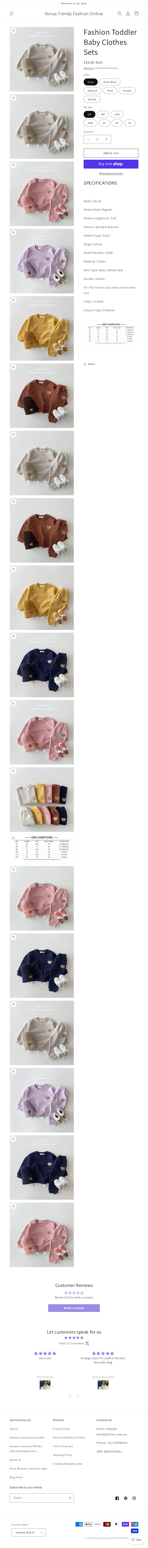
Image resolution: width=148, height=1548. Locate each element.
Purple (127, 90)
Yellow (92, 99)
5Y (129, 123)
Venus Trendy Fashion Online (106, 1538)
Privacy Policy (61, 1429)
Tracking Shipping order (68, 1463)
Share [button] (91, 364)
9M (103, 114)
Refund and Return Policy (69, 1437)
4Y (117, 123)
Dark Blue (109, 82)
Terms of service (63, 1446)
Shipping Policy (62, 1455)
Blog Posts (16, 1477)
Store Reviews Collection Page (28, 1468)
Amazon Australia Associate (27, 1437)
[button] (11, 13)
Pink (110, 90)
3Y (104, 123)
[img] (74, 1338)
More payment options (111, 173)
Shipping (88, 68)
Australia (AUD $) (25, 1532)
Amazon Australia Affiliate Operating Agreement (26, 1448)
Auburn (93, 90)
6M (89, 114)
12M (116, 114)
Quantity (88, 131)
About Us (15, 1460)
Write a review (74, 1308)
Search (14, 1429)
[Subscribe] (69, 1497)
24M (90, 123)
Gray (91, 82)
